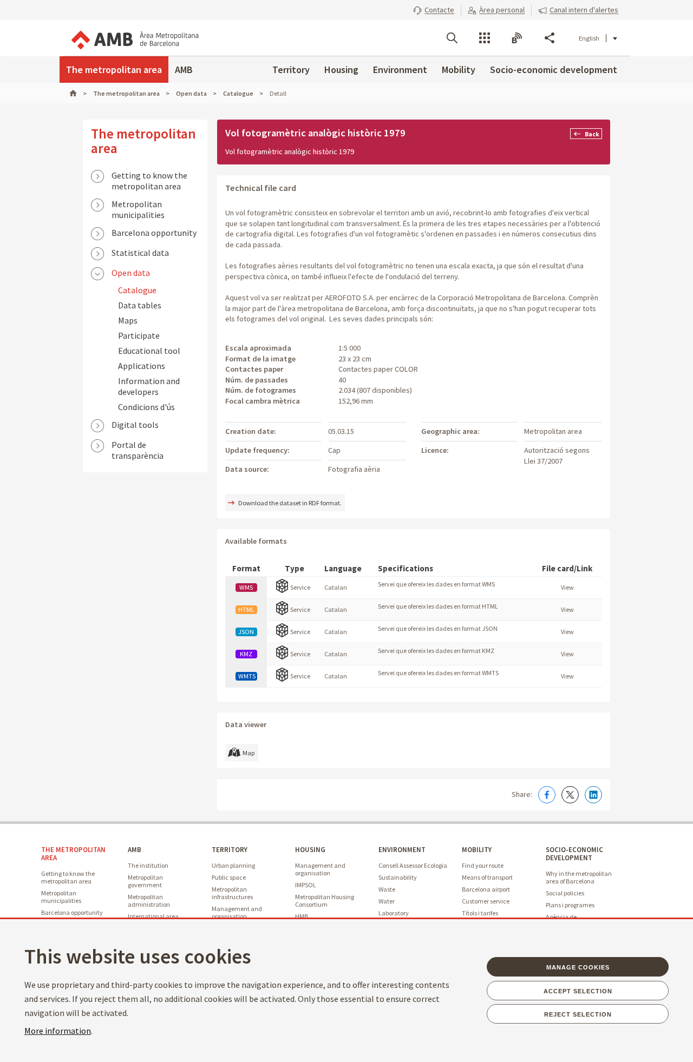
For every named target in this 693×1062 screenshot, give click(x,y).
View (567, 587)
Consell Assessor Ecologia (412, 865)
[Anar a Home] (78, 93)
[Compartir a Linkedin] (593, 794)
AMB (184, 69)
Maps (128, 320)
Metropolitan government (145, 881)
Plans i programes (570, 905)
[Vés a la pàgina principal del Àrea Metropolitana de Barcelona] (134, 37)
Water (386, 901)
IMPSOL (305, 885)
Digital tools (135, 424)
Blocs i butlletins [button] (517, 38)
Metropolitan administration (149, 900)
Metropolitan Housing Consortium (324, 900)
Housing (341, 69)
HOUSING (310, 849)
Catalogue (137, 290)
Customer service (485, 901)
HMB (301, 916)
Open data (131, 272)
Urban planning (233, 865)
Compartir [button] (549, 38)
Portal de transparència (138, 445)
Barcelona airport (486, 889)
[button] (433, 10)
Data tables (139, 305)
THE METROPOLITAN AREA (73, 853)
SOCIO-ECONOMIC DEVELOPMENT (574, 853)
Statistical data (140, 252)
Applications (141, 365)
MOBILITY (477, 849)
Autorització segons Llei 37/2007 (557, 455)
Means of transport (487, 877)
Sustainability (397, 877)
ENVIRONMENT (402, 849)
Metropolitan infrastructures (232, 893)
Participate (139, 335)
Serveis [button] (484, 38)
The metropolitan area (114, 69)
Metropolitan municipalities (138, 205)
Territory (291, 69)
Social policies (565, 893)
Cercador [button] (452, 38)
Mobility (458, 69)
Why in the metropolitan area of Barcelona (579, 877)
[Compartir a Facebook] (546, 794)
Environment (400, 69)
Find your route (483, 865)
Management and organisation (237, 912)
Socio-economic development (553, 69)
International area (153, 916)
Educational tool (149, 350)
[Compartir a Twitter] (570, 794)
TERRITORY (229, 849)
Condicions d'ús (146, 406)
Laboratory (393, 913)
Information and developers (149, 386)
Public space (229, 877)
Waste (386, 889)
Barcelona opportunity (154, 232)
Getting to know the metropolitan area (149, 176)
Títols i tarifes (480, 913)
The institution (148, 865)
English (589, 38)
